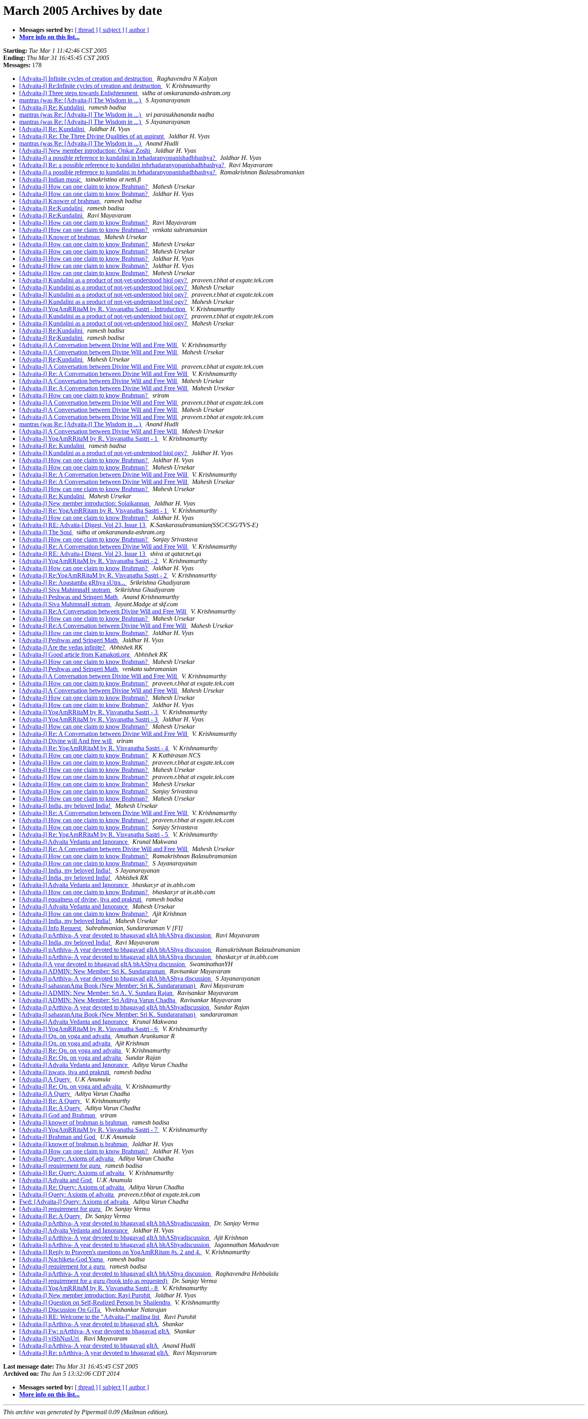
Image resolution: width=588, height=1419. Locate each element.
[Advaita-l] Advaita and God (56, 1180)
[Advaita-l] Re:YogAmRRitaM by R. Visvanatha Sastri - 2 (93, 575)
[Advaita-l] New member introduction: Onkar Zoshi (85, 150)
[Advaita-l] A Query (45, 1079)
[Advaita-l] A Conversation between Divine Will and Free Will (98, 345)
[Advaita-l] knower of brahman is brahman (74, 1122)
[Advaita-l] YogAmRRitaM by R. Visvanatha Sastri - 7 (89, 1129)
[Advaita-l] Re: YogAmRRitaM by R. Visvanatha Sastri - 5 (94, 834)
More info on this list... (49, 37)
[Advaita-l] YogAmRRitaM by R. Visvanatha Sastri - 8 (89, 1288)
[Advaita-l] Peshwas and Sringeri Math (69, 597)
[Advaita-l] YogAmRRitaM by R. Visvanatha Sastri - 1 (89, 438)
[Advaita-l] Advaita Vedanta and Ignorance (74, 841)
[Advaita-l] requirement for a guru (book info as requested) (94, 1280)
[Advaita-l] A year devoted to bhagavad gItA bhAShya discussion (102, 964)
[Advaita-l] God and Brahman (58, 1115)
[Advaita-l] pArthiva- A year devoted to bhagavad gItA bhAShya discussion (115, 935)
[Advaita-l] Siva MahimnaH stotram (65, 589)
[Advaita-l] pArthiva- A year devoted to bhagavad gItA (89, 1324)
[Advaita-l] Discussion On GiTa (60, 1309)
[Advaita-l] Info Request (50, 928)
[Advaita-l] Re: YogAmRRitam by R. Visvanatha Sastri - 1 (94, 510)
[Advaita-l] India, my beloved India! (65, 805)
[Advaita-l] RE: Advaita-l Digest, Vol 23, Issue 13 (83, 525)
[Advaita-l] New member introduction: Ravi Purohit (85, 1295)
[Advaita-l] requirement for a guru (62, 1266)
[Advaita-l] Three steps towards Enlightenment (79, 93)
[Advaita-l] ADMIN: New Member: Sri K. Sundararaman (92, 971)
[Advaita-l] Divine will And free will (66, 740)
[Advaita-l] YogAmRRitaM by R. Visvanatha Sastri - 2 (89, 561)
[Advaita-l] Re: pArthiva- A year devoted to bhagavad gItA (94, 1352)
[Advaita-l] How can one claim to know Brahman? (84, 186)
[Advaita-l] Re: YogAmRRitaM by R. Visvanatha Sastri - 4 (94, 748)
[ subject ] (111, 29)
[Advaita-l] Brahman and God (58, 1136)
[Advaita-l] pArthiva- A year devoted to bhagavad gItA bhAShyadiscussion (115, 1007)
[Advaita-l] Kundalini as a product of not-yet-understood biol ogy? (103, 280)
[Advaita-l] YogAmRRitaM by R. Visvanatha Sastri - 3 (89, 712)
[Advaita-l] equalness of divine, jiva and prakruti (81, 899)
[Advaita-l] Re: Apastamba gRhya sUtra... (73, 582)
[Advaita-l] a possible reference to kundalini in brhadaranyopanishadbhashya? (118, 157)
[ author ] (137, 29)
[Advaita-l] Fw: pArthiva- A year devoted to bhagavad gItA (95, 1331)
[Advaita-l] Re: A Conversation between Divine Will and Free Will (104, 373)
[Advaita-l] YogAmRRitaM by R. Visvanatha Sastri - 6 (89, 1028)
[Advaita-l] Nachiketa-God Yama (61, 1259)
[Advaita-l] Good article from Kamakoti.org (75, 654)
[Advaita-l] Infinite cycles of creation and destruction (86, 78)
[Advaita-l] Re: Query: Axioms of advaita (72, 1172)
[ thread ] (86, 29)
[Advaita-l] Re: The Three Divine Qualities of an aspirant (92, 136)
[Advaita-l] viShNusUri (49, 1338)
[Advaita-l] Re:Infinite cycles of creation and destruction (90, 85)
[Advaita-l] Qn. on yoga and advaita (65, 1036)
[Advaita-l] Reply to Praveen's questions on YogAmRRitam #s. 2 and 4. (110, 1252)
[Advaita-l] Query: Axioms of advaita (67, 1158)
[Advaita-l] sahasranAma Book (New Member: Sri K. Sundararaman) (108, 985)
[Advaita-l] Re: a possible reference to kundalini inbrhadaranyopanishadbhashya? (122, 165)
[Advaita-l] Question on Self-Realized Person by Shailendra (95, 1302)
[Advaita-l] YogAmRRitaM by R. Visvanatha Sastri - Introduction (103, 309)
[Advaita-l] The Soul (46, 532)
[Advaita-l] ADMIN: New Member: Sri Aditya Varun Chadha (98, 1000)
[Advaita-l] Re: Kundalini (52, 107)
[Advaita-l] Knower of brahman (60, 201)
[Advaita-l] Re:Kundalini (51, 208)
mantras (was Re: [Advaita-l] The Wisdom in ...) (80, 100)
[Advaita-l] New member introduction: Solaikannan (85, 503)
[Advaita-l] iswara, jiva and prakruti (65, 1072)
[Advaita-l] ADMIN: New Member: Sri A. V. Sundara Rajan (96, 992)
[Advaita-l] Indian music (50, 179)
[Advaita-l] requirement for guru (60, 1165)
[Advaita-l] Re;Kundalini (51, 337)
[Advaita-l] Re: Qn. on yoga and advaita (70, 1050)
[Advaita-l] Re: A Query (50, 1100)
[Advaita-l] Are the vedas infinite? (62, 647)
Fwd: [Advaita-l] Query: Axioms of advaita (74, 1201)
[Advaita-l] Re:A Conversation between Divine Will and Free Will (103, 611)
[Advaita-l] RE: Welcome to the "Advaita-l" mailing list (90, 1316)
